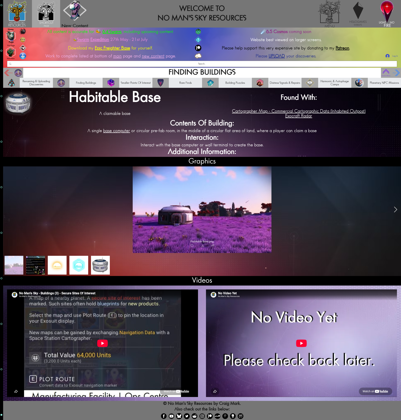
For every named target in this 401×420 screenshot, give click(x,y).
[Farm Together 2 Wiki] (240, 415)
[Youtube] (171, 415)
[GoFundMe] (217, 415)
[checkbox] (192, 245)
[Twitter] (187, 415)
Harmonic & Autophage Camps (334, 82)
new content (153, 55)
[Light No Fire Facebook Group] (225, 415)
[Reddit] (194, 415)
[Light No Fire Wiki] (233, 415)
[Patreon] (210, 415)
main (117, 55)
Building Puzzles (235, 81)
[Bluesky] (179, 415)
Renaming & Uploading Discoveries (36, 82)
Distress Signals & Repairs (285, 81)
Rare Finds (185, 81)
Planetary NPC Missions (384, 81)
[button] (203, 245)
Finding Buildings (86, 81)
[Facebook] (164, 415)
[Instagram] (202, 415)
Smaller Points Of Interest (136, 81)
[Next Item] (395, 209)
